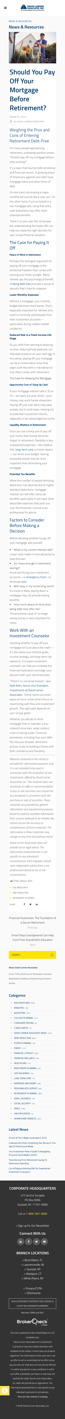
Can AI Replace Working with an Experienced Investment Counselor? (29, 1170)
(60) (27, 1088)
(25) (27, 1068)
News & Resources (20, 21)
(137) (33, 1033)
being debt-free (21, 284)
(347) (22, 1012)
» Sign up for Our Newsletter (32, 1225)
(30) (26, 1058)
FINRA (32, 1312)
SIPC (42, 1312)
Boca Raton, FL (34, 1260)
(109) (19, 1108)
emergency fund (36, 577)
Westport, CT (33, 1274)
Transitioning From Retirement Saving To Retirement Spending (28, 1161)
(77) (24, 1078)
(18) (21, 1007)
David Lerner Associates (31, 121)
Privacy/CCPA (34, 1288)
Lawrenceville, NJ (34, 1264)
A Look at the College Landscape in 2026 (28, 1137)
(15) (24, 1098)
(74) (24, 1073)
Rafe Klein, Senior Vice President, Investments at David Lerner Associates (29, 690)
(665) (28, 1093)
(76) (24, 1043)
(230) (24, 1002)
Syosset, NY (34, 1269)
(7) (22, 1028)
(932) (26, 1053)
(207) (25, 1038)
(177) (26, 1017)
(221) (27, 1118)
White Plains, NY (34, 1278)
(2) (25, 1022)
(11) (22, 1063)
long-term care (24, 449)
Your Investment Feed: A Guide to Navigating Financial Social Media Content (29, 1153)
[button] (4, 1390)
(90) (27, 1083)
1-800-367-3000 (36, 1214)
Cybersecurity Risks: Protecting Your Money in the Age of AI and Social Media (32, 1144)
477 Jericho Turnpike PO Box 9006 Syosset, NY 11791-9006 (33, 1200)
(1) (23, 1113)
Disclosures (34, 1293)
